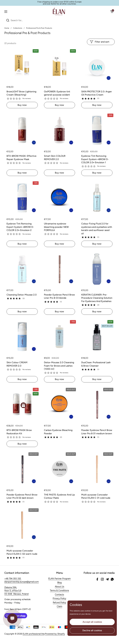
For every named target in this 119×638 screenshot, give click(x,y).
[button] (112, 11)
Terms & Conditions (59, 590)
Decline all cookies (92, 630)
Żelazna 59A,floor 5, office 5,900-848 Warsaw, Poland (16, 590)
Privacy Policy (59, 598)
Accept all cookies (92, 621)
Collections (17, 28)
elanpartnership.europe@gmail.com (21, 581)
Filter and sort (102, 41)
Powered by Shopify (55, 634)
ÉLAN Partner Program (59, 578)
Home (6, 28)
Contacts (59, 594)
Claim (59, 606)
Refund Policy (59, 602)
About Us (59, 586)
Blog (59, 582)
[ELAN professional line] (59, 11)
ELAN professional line (34, 634)
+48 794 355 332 (12, 578)
